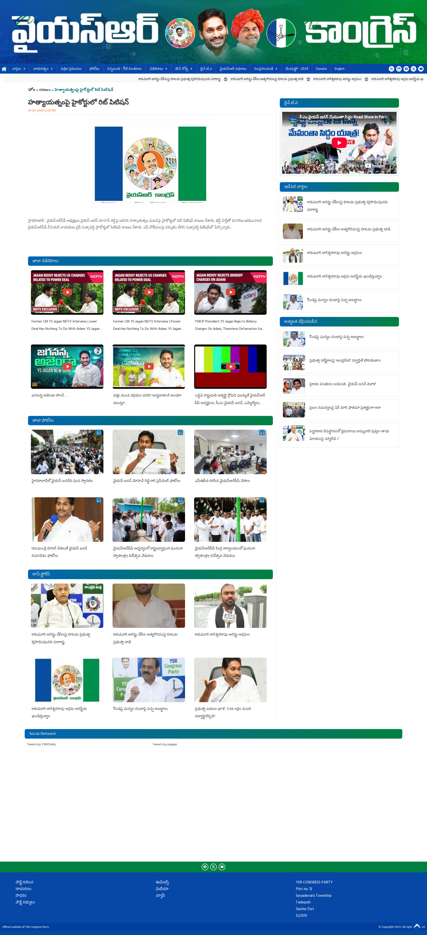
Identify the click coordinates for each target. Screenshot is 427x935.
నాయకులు (23, 889)
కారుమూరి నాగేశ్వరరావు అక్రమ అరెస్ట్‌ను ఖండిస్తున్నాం (339, 80)
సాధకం (21, 896)
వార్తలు (16, 69)
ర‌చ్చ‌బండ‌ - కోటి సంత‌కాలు (124, 69)
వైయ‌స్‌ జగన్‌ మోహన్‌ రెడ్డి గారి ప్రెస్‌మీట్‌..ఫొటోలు (146, 481)
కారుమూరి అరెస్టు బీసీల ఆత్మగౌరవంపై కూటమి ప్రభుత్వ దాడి (202, 80)
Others (44, 90)
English (339, 69)
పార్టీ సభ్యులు (25, 902)
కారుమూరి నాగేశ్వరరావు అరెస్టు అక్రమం (272, 80)
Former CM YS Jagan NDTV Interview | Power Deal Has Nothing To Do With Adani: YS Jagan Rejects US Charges (147, 329)
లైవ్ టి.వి (206, 69)
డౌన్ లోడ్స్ (181, 69)
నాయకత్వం (40, 69)
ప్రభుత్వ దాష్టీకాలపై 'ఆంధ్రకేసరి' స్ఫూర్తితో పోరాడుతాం (345, 361)
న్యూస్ (160, 896)
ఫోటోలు (94, 69)
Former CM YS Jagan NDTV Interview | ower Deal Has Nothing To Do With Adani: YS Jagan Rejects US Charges (66, 329)
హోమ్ (4, 69)
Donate (321, 69)
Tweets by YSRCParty (41, 745)
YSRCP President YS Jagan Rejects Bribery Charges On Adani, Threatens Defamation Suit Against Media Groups (229, 329)
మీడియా (162, 889)
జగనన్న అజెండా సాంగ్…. (49, 396)
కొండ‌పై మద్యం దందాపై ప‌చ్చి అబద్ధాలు (140, 709)
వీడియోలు (156, 69)
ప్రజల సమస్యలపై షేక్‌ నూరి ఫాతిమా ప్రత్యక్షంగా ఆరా (345, 408)
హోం (31, 90)
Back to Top (417, 925)
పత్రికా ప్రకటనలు (71, 69)
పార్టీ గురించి (24, 882)
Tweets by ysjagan (165, 745)
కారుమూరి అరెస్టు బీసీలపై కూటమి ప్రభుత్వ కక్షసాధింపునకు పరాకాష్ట (114, 80)
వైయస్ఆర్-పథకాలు (233, 69)
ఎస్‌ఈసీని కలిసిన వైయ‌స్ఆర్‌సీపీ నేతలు (222, 481)
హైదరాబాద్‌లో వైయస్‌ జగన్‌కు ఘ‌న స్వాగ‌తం (62, 481)
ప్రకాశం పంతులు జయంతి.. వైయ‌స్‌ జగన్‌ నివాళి (343, 384)
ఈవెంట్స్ (162, 882)
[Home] (213, 32)
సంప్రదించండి (263, 69)
